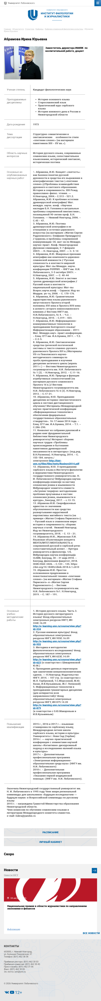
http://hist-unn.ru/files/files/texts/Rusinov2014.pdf (56, 462)
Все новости (91, 933)
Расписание (50, 832)
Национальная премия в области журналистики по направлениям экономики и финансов (47, 907)
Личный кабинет (50, 842)
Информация (13, 929)
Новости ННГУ (11, 875)
